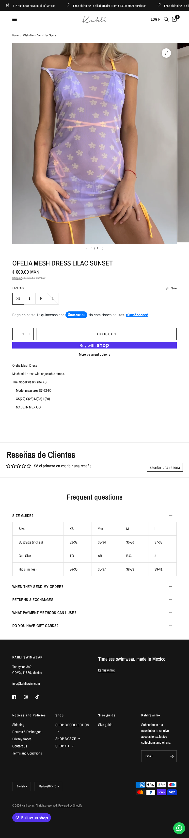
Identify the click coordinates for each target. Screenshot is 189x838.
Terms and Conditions (27, 753)
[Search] (166, 19)
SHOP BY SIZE (65, 738)
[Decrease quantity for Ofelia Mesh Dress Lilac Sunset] (16, 334)
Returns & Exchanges (32, 599)
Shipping (17, 278)
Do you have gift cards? (35, 625)
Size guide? (23, 515)
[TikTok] (40, 696)
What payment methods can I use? (44, 612)
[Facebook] (17, 697)
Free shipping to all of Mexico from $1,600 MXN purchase (94, 5)
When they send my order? (37, 586)
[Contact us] (179, 828)
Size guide (106, 715)
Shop (59, 715)
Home (15, 35)
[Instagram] (29, 697)
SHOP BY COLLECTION (72, 724)
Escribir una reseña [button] (164, 467)
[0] (173, 19)
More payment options (94, 354)
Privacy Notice (22, 738)
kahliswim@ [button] (106, 670)
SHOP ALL (62, 746)
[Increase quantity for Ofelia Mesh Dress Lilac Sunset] (29, 334)
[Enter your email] (172, 756)
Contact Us (19, 746)
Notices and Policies (29, 715)
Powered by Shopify (70, 805)
